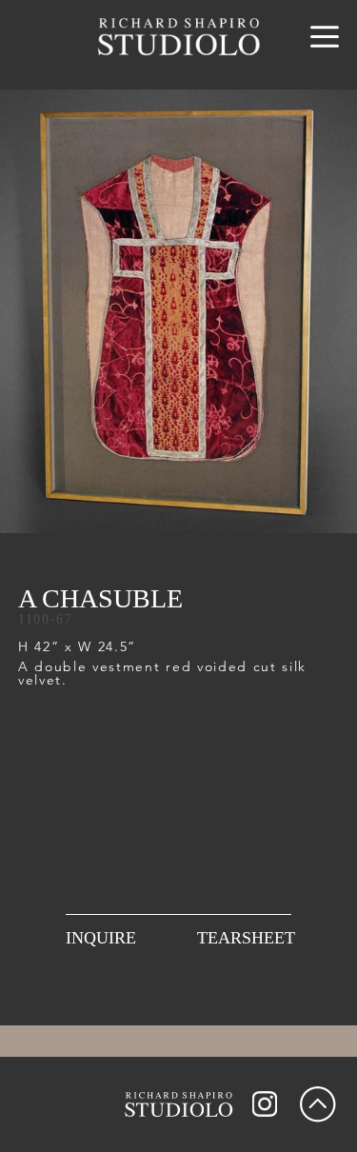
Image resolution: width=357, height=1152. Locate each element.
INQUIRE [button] (101, 937)
